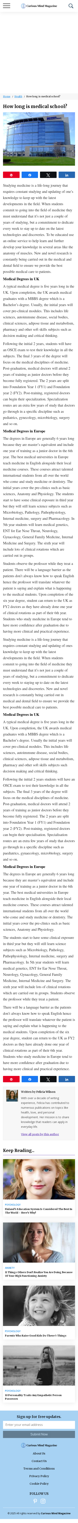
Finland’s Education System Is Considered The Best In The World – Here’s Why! (38, 1211)
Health (18, 96)
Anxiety (10, 1268)
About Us (39, 1453)
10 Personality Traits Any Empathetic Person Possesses (33, 1397)
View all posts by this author (40, 1134)
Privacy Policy (39, 1476)
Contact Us (39, 1461)
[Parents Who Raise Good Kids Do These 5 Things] (39, 1306)
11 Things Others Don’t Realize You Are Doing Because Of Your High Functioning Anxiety (38, 1274)
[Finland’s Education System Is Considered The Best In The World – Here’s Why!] (39, 1179)
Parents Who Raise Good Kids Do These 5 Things (35, 1335)
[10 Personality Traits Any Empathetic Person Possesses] (39, 1365)
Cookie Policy (39, 1483)
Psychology (13, 1205)
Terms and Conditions (39, 1468)
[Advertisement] (39, 52)
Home (6, 96)
